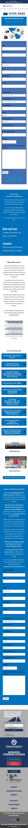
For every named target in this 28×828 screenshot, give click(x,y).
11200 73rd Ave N (15, 779)
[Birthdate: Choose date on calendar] (18, 142)
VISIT (24, 824)
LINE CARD (4, 824)
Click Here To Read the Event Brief (14, 477)
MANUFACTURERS (14, 805)
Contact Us (14, 771)
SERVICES (14, 795)
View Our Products (14, 759)
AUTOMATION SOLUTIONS (14, 791)
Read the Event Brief (14, 179)
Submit (5, 172)
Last (3, 58)
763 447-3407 (14, 1)
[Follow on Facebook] (10, 820)
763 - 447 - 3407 (13, 776)
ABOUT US (14, 808)
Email (6, 723)
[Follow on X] (18, 820)
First (3, 51)
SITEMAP (10, 824)
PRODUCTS (14, 787)
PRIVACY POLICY (18, 824)
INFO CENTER (14, 801)
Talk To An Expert (14, 763)
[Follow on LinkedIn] (13, 820)
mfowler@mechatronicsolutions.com (14, 566)
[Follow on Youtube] (15, 820)
